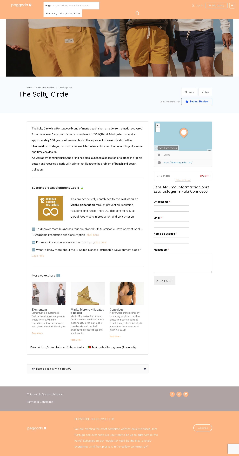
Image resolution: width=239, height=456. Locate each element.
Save (206, 92)
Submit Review (198, 101)
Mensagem (161, 249)
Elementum (39, 309)
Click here (38, 255)
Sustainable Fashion (45, 87)
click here (93, 234)
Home (29, 87)
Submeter (164, 280)
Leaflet (209, 150)
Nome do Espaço (165, 233)
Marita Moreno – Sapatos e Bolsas (87, 311)
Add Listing (217, 5)
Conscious (116, 309)
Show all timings (184, 180)
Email (158, 217)
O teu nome (162, 201)
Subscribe (203, 427)
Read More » (37, 333)
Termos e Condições (40, 401)
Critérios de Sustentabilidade (45, 394)
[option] (63, 48)
